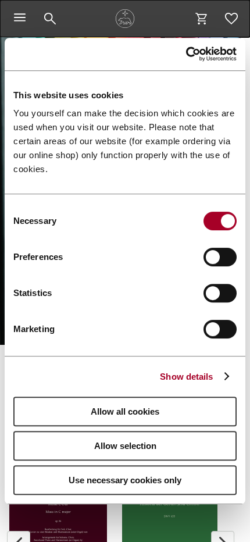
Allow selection (125, 446)
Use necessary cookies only (125, 480)
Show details (186, 376)
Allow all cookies (125, 411)
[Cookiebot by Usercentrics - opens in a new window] (186, 54)
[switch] (220, 257)
